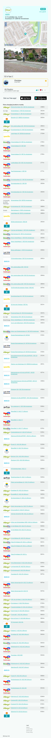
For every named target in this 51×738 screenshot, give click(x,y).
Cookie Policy (29, 729)
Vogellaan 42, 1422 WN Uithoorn (20, 634)
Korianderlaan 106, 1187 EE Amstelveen (21, 317)
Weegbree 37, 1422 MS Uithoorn (20, 696)
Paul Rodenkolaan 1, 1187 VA (18, 171)
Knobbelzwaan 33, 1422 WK (19, 688)
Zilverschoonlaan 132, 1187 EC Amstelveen (22, 107)
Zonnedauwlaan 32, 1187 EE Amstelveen (22, 179)
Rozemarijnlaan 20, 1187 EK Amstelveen (22, 313)
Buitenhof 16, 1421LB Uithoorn (19, 711)
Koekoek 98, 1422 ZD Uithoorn (19, 700)
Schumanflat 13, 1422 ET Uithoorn (20, 510)
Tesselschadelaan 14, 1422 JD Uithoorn (21, 607)
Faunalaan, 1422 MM (16, 655)
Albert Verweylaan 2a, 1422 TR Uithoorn (22, 506)
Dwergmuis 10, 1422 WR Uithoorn (20, 611)
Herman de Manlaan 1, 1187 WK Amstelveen (23, 230)
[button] (25, 90)
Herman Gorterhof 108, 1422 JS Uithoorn (22, 513)
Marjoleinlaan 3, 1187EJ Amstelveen (20, 210)
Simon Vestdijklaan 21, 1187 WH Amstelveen (23, 320)
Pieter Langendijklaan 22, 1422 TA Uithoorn (22, 482)
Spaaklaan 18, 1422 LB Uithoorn (19, 490)
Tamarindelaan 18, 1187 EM (18, 146)
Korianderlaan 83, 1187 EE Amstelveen (21, 206)
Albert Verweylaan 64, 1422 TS (19, 591)
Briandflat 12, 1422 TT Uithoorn (19, 411)
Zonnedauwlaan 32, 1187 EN (19, 183)
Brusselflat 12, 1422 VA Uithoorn (19, 494)
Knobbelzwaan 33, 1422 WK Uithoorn (21, 679)
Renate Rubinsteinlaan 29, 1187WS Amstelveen (23, 343)
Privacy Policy (29, 732)
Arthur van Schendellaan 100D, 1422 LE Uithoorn (24, 522)
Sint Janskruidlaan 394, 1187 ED (19, 267)
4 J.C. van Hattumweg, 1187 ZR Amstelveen (23, 323)
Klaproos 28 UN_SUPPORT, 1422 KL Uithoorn (23, 436)
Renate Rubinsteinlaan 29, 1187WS (20, 335)
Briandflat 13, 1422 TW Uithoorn (19, 448)
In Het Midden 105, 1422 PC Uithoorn (21, 526)
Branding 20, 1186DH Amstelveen (20, 117)
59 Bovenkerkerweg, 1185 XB (19, 221)
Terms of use (29, 730)
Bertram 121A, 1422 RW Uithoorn (20, 456)
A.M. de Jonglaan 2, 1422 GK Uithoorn (21, 599)
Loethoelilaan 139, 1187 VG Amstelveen (21, 162)
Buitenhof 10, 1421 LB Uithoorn (19, 708)
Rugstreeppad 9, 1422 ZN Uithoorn (20, 570)
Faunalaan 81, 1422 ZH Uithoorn (19, 574)
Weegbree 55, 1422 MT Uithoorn (20, 667)
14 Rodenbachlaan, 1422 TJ (18, 468)
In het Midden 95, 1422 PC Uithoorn (20, 538)
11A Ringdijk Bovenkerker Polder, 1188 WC (22, 287)
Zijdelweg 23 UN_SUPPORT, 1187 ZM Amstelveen (24, 398)
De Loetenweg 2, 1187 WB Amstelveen (21, 406)
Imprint (27, 727)
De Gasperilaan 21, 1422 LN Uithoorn (21, 498)
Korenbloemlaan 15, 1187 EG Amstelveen (22, 129)
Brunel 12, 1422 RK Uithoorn (18, 444)
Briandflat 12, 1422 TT (17, 420)
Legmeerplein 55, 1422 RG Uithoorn (20, 566)
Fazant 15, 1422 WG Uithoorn (19, 675)
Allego (7, 14)
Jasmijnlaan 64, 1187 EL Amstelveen (21, 213)
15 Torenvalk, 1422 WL (17, 622)
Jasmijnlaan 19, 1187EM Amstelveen (20, 133)
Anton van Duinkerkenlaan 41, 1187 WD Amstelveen (25, 331)
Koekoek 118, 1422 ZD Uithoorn (19, 704)
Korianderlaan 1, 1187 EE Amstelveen (21, 110)
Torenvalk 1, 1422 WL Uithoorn (19, 614)
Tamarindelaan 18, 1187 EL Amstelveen (21, 142)
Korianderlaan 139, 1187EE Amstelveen (21, 200)
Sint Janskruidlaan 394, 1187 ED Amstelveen (23, 275)
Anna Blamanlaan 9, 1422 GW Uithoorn (21, 562)
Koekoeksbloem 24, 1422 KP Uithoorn (21, 432)
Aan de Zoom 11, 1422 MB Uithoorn (20, 618)
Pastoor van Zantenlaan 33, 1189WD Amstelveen (24, 364)
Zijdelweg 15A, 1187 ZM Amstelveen (20, 389)
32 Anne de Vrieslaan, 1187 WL (19, 304)
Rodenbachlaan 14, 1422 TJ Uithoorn (21, 477)
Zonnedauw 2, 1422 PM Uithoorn (20, 603)
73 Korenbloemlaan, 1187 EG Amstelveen (22, 258)
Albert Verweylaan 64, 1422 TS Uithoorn (22, 582)
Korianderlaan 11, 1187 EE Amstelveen (21, 113)
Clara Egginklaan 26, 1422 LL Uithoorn (21, 542)
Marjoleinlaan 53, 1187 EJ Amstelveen (21, 234)
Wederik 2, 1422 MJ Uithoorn (19, 630)
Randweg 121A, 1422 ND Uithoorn (20, 460)
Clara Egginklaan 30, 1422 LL (19, 554)
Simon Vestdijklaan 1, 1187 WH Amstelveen (22, 237)
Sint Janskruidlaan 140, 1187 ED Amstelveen (23, 126)
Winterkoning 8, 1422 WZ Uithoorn (20, 646)
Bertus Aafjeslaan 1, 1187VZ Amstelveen (22, 250)
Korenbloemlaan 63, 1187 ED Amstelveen (22, 296)
